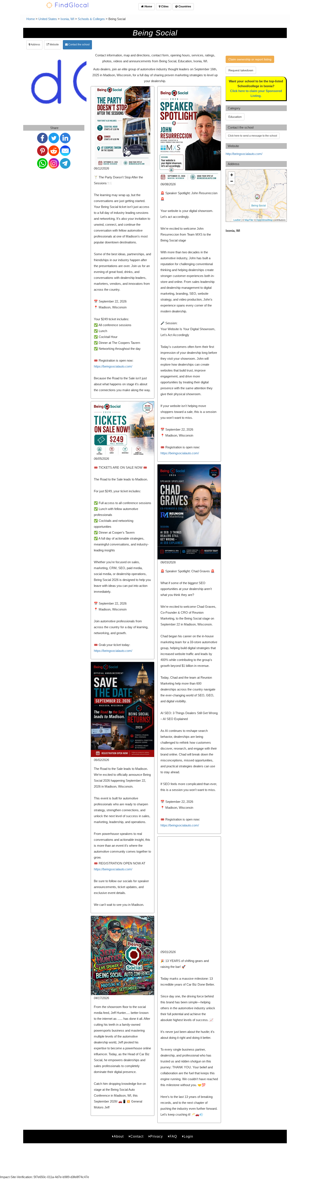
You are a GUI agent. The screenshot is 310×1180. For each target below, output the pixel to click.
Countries (184, 6)
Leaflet (236, 219)
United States (47, 19)
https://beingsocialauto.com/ (113, 366)
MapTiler (249, 219)
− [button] (231, 181)
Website (54, 44)
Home (148, 6)
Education (235, 116)
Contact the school (79, 44)
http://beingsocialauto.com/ (244, 154)
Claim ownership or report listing (249, 59)
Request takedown (240, 70)
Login (188, 1136)
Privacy (156, 1136)
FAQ (173, 1136)
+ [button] (231, 175)
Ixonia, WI (67, 19)
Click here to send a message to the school (252, 135)
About (119, 1136)
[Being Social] (257, 196)
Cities (164, 6)
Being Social (258, 205)
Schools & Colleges (91, 19)
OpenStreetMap (264, 219)
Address (35, 44)
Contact (136, 1136)
